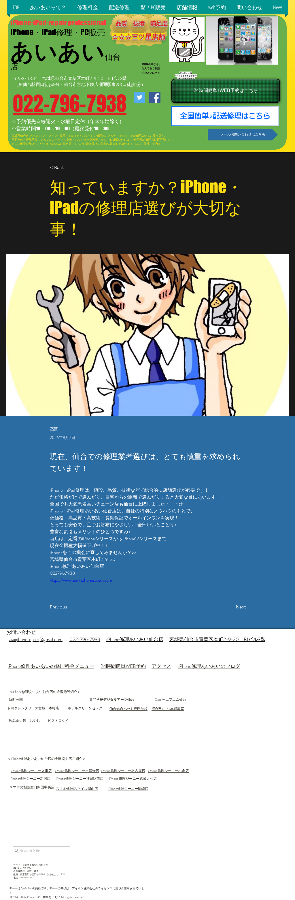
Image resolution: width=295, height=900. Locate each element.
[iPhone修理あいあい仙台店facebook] (154, 97)
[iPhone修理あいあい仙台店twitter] (139, 97)
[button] (48, 7)
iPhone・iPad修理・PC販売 (57, 32)
